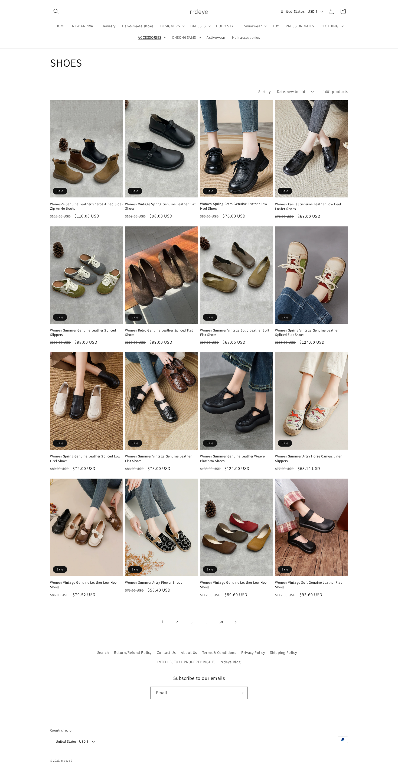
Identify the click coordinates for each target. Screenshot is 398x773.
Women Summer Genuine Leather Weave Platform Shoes (232, 458)
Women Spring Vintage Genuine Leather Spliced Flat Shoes (307, 332)
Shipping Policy (283, 652)
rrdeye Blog (230, 662)
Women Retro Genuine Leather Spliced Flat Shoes (159, 332)
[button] (56, 11)
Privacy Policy (253, 652)
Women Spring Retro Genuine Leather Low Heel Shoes (233, 206)
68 (221, 621)
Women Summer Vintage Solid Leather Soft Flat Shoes (234, 332)
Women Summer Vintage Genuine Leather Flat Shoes (158, 458)
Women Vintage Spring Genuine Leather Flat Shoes (160, 206)
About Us (189, 652)
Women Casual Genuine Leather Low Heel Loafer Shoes (308, 206)
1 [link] (162, 622)
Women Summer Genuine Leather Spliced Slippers (83, 332)
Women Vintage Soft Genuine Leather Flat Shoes (308, 584)
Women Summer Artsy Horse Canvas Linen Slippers (308, 458)
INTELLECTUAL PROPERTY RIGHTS (186, 662)
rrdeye (65, 760)
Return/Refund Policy (133, 652)
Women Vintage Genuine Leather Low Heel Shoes (84, 584)
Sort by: (264, 91)
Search (103, 652)
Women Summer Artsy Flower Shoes (153, 582)
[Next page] (236, 622)
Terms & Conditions (219, 652)
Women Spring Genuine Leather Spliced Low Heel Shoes (85, 458)
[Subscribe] (241, 693)
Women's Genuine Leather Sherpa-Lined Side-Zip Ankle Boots (86, 206)
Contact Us (166, 652)
